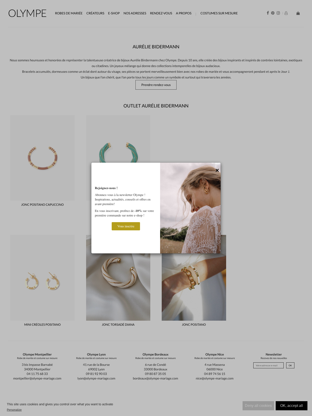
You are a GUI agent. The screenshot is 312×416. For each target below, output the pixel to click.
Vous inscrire (125, 226)
